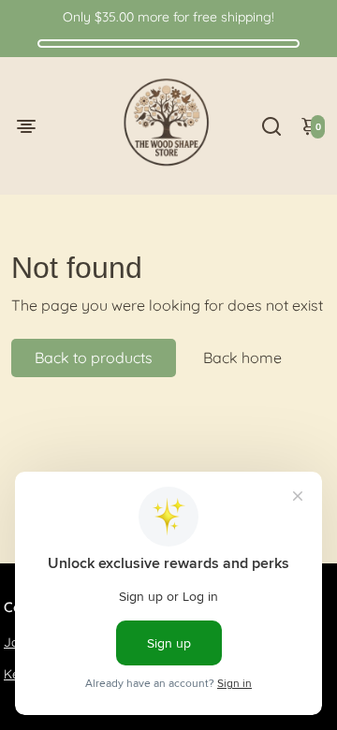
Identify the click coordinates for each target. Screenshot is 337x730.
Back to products (94, 357)
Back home (242, 357)
